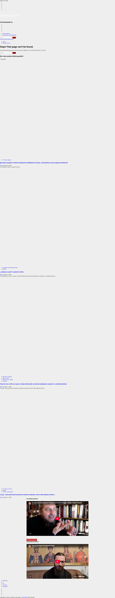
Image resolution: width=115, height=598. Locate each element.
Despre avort (6, 378)
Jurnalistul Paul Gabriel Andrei (10, 267)
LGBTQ (4, 269)
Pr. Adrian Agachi (7, 160)
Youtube (5, 585)
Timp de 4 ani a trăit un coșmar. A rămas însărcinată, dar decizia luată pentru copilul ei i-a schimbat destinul (33, 384)
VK (3, 583)
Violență (5, 381)
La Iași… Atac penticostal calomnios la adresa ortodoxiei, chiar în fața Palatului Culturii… (27, 494)
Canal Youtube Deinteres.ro (7, 39)
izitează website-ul (32, 540)
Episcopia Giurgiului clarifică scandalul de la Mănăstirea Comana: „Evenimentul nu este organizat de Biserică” (34, 163)
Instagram (5, 586)
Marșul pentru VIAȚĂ (8, 379)
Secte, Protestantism (8, 492)
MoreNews (25, 597)
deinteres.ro (9, 15)
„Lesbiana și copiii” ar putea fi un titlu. (12, 272)
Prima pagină (6, 33)
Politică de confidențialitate (9, 35)
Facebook (5, 580)
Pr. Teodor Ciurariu (7, 489)
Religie (4, 490)
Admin (2, 165)
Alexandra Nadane (7, 376)
